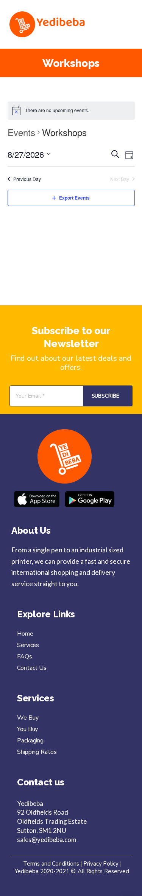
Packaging (30, 740)
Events (21, 132)
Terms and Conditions (51, 863)
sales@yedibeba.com (46, 840)
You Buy (27, 729)
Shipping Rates (37, 752)
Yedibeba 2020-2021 (42, 871)
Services (28, 645)
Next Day (119, 179)
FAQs (24, 656)
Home (25, 634)
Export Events (74, 197)
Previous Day (27, 179)
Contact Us (32, 668)
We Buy (27, 718)
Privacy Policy (101, 863)
